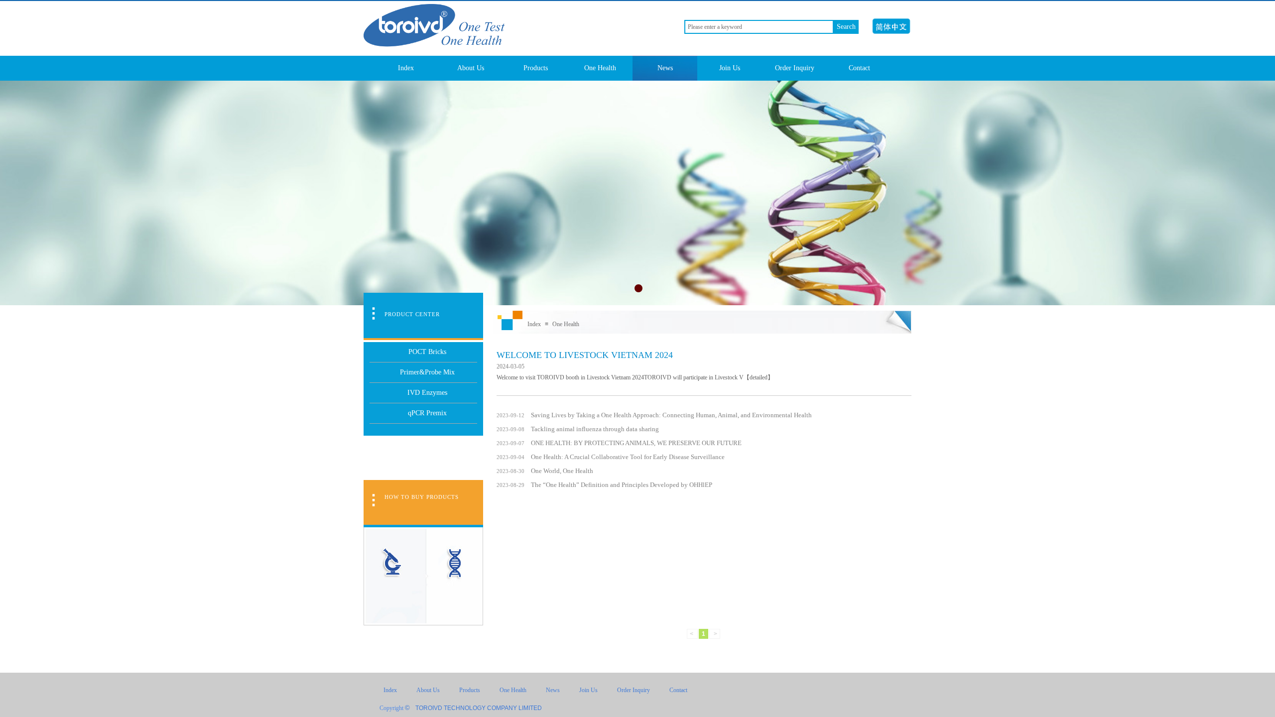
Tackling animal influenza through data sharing (595, 429)
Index (406, 68)
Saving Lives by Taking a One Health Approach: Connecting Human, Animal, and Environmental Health (671, 415)
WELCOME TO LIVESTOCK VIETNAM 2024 (585, 355)
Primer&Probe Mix (427, 372)
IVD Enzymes (427, 392)
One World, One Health (562, 471)
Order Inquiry (794, 68)
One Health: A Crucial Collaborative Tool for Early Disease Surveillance (628, 457)
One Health (600, 68)
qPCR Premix (427, 413)
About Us (470, 68)
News (665, 68)
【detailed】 (758, 377)
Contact (859, 68)
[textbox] (759, 27)
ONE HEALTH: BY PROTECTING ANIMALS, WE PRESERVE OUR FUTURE (636, 443)
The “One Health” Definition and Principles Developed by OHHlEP (621, 484)
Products (535, 68)
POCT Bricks (427, 352)
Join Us (729, 68)
